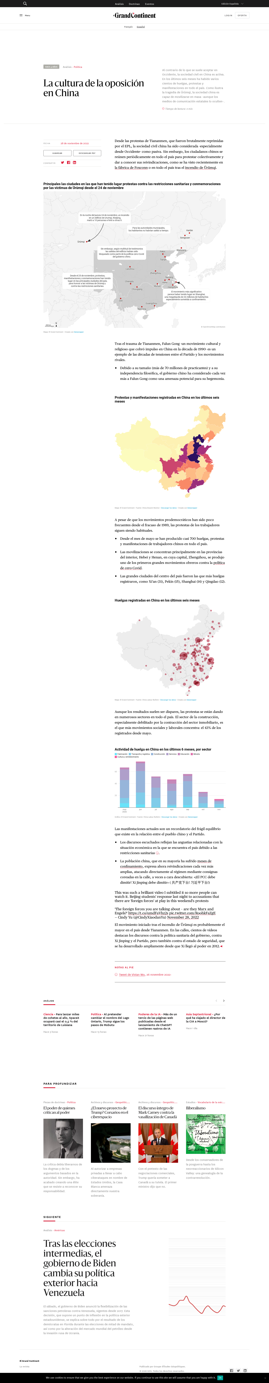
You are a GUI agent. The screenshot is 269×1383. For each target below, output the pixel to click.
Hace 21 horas (146, 1035)
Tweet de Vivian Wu (132, 974)
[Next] (224, 1001)
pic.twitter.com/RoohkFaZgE (192, 913)
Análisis (119, 4)
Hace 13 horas (98, 1031)
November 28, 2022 (183, 917)
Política (78, 67)
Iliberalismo (195, 1108)
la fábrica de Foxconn (131, 168)
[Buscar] (42, 3)
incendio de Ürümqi (200, 168)
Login (228, 15)
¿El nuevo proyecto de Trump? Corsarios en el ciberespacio (109, 1113)
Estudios (190, 1102)
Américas (59, 1230)
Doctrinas (134, 4)
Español (141, 26)
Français (128, 26)
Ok (220, 1377)
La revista (24, 1366)
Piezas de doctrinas (54, 1102)
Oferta (242, 15)
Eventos (149, 4)
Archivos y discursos (102, 1102)
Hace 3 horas (50, 1031)
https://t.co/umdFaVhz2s (148, 913)
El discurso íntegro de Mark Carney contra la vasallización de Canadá (157, 1113)
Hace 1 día (191, 1028)
